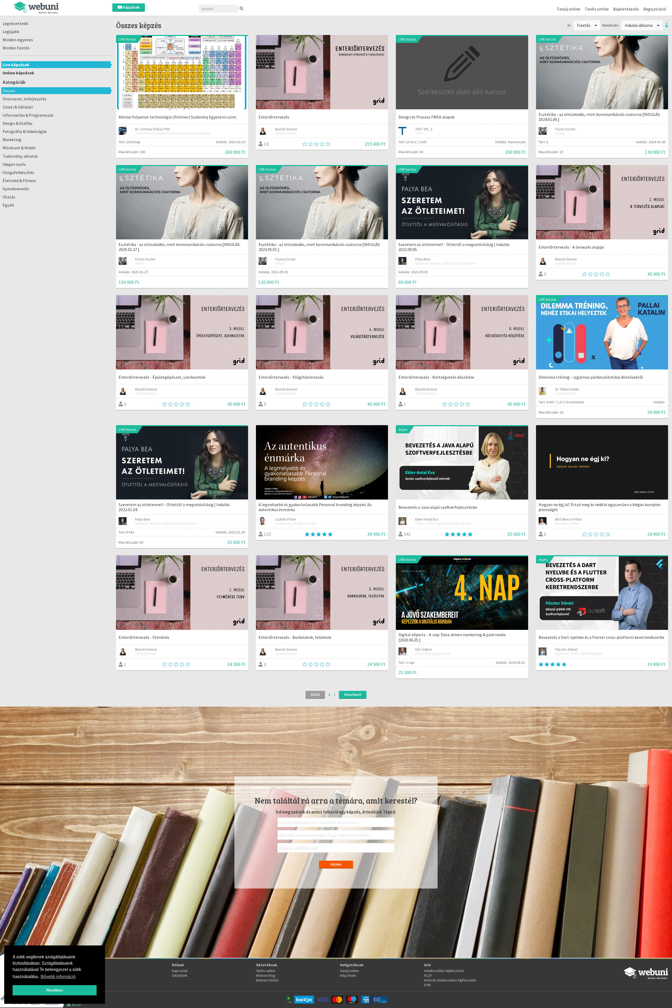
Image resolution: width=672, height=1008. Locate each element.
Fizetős (584, 25)
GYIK (427, 985)
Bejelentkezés (626, 9)
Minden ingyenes (18, 39)
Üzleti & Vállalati (18, 107)
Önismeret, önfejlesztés (24, 98)
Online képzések (18, 72)
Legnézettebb (15, 23)
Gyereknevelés (16, 188)
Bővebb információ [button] (58, 976)
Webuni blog (265, 975)
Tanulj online (568, 9)
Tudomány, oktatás (20, 156)
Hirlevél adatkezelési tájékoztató (450, 980)
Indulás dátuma (639, 25)
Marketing (12, 139)
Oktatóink (179, 975)
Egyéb (8, 205)
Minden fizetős (16, 47)
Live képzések (16, 64)
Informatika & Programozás (28, 115)
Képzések (131, 7)
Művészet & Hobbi (19, 147)
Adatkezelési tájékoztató (444, 970)
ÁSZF (428, 975)
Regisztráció (654, 9)
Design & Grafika (17, 123)
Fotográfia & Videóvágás (25, 131)
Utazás (9, 196)
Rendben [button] (54, 990)
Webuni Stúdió (267, 980)
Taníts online (597, 9)
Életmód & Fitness (19, 180)
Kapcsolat (180, 970)
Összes (9, 90)
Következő (352, 694)
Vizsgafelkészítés (18, 172)
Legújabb (11, 31)
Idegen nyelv (14, 164)
